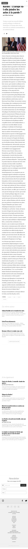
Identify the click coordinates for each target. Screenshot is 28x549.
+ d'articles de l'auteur (14, 341)
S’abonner (14, 539)
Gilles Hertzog (9, 15)
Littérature (14, 518)
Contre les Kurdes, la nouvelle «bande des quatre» (13, 382)
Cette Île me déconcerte (8, 321)
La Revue (14, 535)
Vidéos (14, 526)
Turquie (4, 299)
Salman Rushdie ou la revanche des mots (13, 311)
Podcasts (14, 525)
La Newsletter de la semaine (14, 512)
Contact (14, 541)
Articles (14, 516)
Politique (14, 521)
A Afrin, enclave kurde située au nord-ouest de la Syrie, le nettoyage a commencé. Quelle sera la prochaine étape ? (13, 399)
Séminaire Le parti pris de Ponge (14, 532)
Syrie (14, 297)
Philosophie (14, 520)
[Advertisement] (14, 361)
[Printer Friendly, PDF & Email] (3, 501)
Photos (14, 527)
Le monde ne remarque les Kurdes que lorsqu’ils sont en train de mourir (12, 432)
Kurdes (9, 297)
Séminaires (14, 530)
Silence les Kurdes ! (7, 394)
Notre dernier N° (14, 537)
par (7, 384)
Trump (19, 297)
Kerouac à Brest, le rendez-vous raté (12, 331)
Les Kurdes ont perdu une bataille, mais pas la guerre (14, 419)
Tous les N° (14, 536)
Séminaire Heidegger (14, 531)
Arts (14, 522)
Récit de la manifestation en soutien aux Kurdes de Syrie (13, 406)
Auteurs (14, 513)
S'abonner (23, 485)
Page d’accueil (14, 511)
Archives (14, 517)
